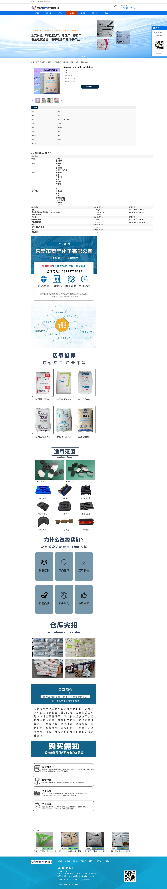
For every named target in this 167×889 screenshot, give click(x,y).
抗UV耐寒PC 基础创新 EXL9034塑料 (95, 851)
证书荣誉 (83, 13)
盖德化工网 (67, 884)
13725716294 (127, 8)
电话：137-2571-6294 (63, 873)
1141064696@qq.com (94, 873)
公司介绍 (48, 13)
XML (89, 879)
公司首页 (37, 13)
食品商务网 (75, 884)
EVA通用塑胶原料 (57, 62)
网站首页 (42, 62)
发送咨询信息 (90, 86)
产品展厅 (71, 13)
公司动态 (60, 13)
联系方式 (94, 13)
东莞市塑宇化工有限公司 (64, 879)
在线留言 (106, 13)
